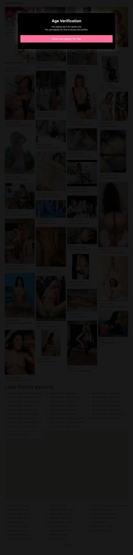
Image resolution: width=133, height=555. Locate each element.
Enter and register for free (66, 38)
